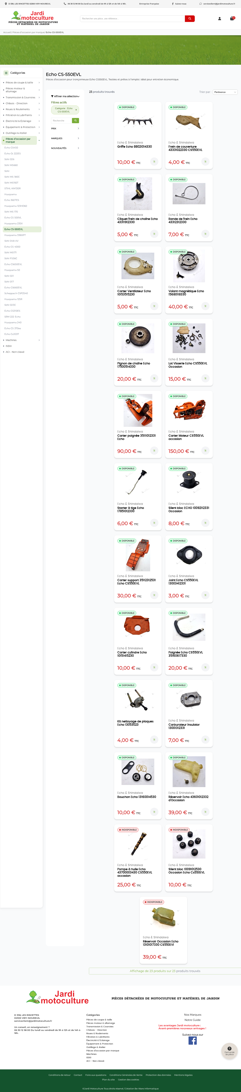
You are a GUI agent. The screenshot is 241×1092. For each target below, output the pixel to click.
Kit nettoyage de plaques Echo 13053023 (135, 723)
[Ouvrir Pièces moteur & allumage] (39, 90)
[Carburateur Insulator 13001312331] (189, 699)
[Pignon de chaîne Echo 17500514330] (137, 338)
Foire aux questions (95, 1075)
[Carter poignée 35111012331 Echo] (137, 410)
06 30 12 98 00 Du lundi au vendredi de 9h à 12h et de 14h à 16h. (97, 4)
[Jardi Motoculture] (32, 15)
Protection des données (158, 1075)
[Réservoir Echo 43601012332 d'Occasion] (189, 771)
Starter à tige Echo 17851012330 (130, 510)
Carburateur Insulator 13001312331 (184, 726)
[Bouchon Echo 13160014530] (137, 771)
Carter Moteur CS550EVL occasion (186, 437)
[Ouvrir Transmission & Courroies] (39, 97)
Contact (78, 1075)
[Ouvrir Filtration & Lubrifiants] (39, 115)
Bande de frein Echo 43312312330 (183, 221)
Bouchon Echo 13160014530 (136, 797)
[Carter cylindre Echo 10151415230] (137, 627)
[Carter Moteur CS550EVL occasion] (189, 410)
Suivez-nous (180, 4)
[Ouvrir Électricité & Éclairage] (39, 121)
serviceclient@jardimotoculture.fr (219, 4)
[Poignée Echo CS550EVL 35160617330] (189, 627)
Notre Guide (193, 1020)
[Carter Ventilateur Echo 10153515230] (137, 266)
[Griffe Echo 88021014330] (137, 121)
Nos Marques (192, 1014)
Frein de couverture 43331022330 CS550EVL (185, 148)
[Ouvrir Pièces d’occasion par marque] (39, 140)
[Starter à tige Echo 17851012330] (137, 482)
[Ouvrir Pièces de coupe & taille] (39, 82)
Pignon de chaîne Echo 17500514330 (133, 365)
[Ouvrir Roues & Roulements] (39, 109)
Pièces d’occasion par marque (28, 32)
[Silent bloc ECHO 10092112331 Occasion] (189, 482)
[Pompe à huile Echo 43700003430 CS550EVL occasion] (137, 844)
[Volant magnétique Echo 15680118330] (189, 266)
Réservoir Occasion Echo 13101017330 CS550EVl (160, 943)
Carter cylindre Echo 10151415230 (132, 654)
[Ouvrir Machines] (39, 340)
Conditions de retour (59, 1075)
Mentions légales (183, 1075)
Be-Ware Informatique (147, 1088)
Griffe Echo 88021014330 (134, 146)
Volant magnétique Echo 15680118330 (186, 293)
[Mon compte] (220, 18)
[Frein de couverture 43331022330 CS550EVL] (189, 121)
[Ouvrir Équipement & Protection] (39, 127)
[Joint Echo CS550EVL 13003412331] (189, 555)
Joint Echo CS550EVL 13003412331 (183, 582)
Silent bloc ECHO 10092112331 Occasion (189, 510)
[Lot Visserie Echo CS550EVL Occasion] (189, 338)
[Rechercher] (190, 18)
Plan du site (108, 1079)
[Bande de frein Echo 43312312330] (189, 193)
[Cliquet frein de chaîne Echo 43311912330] (137, 193)
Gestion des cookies (128, 1079)
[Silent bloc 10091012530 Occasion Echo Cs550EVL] (189, 844)
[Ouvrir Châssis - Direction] (39, 103)
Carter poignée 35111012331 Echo (136, 437)
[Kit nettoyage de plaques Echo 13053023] (137, 699)
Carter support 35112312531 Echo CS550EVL (136, 582)
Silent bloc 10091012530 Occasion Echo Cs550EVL (187, 871)
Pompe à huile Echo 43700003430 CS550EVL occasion (134, 872)
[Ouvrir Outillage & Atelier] (39, 133)
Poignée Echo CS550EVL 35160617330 (186, 654)
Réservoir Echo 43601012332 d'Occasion (188, 799)
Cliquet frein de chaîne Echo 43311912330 (137, 221)
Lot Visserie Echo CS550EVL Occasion (188, 365)
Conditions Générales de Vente (126, 1075)
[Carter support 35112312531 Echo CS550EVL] (137, 555)
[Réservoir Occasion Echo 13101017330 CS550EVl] (163, 916)
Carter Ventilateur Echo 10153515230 (134, 293)
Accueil (7, 32)
